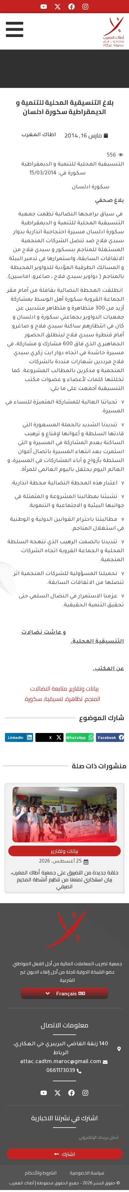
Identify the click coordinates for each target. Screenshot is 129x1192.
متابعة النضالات (48, 688)
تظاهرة (74, 698)
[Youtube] (43, 6)
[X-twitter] (57, 6)
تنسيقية (53, 698)
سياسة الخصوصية (87, 1173)
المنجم (92, 698)
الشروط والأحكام (41, 1173)
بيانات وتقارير (84, 688)
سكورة (33, 698)
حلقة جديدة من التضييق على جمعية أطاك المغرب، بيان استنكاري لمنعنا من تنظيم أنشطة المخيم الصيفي (64, 879)
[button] (110, 737)
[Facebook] (71, 6)
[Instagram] (85, 6)
